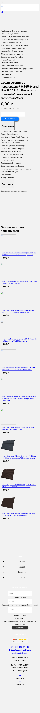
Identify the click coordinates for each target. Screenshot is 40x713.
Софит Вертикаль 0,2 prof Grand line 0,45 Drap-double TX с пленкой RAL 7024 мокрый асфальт (19, 457)
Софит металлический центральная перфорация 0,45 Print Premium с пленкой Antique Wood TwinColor (19, 398)
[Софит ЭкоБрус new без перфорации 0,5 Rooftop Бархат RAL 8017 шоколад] (8, 278)
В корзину (10, 119)
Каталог (22, 561)
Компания (22, 572)
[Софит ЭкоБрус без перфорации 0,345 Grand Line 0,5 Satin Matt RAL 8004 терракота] (8, 335)
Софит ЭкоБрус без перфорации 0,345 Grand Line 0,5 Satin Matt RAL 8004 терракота (19, 340)
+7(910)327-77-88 (20, 647)
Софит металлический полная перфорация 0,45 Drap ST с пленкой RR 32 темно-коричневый (19, 254)
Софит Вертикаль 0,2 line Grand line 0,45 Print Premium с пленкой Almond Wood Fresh (18, 369)
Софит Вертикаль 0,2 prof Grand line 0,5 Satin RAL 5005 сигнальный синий (18, 428)
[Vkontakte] (20, 676)
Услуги (22, 567)
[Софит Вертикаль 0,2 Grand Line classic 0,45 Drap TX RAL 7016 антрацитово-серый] (8, 307)
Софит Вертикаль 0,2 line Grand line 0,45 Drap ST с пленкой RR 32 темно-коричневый (19, 514)
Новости (22, 577)
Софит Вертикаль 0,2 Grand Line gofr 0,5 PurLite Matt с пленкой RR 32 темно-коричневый (19, 486)
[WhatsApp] (20, 681)
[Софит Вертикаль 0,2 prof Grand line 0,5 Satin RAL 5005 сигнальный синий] (8, 424)
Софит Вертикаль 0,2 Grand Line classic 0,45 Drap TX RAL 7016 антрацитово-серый (18, 311)
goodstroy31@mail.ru (20, 653)
